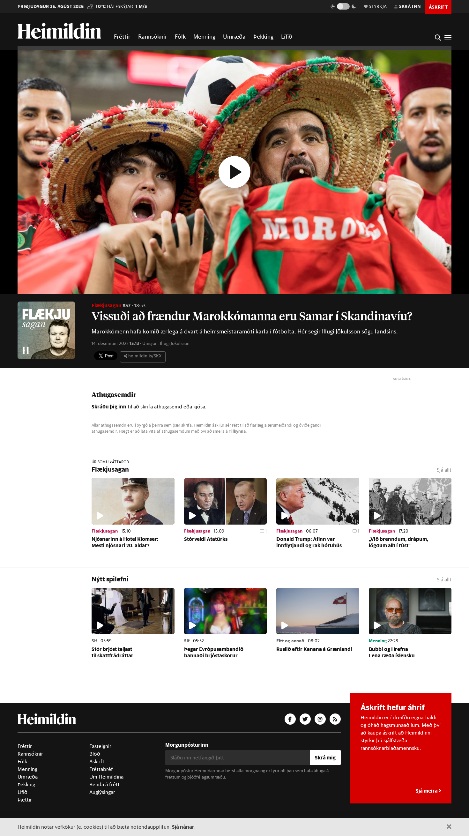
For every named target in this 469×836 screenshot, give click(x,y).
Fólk (180, 36)
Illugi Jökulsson (175, 343)
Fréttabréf (101, 769)
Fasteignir (100, 746)
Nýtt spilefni (110, 579)
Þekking (263, 36)
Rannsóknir (152, 36)
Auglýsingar (102, 792)
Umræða (234, 36)
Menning (204, 36)
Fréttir (122, 36)
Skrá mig (325, 757)
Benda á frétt (104, 784)
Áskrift (96, 761)
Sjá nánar (183, 826)
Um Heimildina (106, 776)
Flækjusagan (107, 305)
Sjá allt (444, 470)
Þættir (25, 799)
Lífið (286, 36)
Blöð (94, 753)
